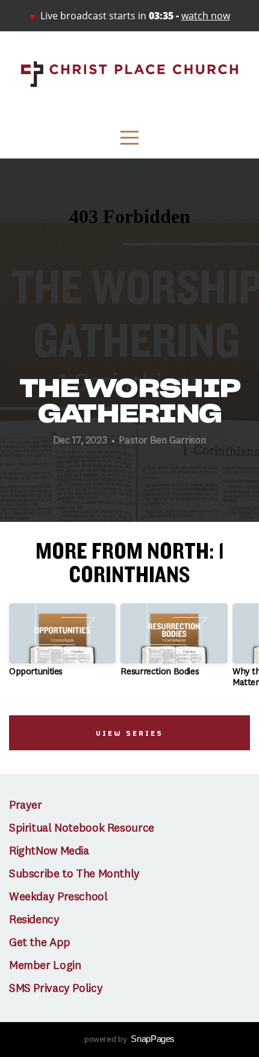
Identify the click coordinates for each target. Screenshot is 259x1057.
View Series (129, 733)
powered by (129, 1039)
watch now (205, 15)
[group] (62, 644)
